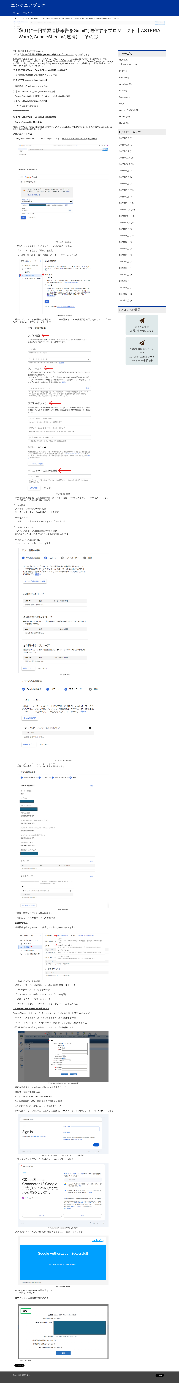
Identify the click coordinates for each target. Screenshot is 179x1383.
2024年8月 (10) (126, 235)
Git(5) (121, 103)
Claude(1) (124, 123)
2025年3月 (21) (126, 190)
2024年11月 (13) (126, 216)
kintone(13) (124, 116)
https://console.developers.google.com (79, 138)
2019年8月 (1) (125, 287)
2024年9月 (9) (125, 229)
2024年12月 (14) (127, 210)
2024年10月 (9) (126, 223)
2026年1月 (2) (125, 151)
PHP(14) (123, 71)
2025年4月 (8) (125, 184)
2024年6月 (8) (125, 248)
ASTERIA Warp (33, 18)
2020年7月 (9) (125, 274)
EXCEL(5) (124, 77)
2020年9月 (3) (125, 262)
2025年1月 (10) (126, 203)
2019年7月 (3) (125, 294)
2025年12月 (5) (126, 158)
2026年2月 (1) (125, 145)
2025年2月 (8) (125, 197)
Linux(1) (123, 91)
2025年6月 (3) (125, 171)
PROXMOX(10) (130, 64)
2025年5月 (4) (125, 177)
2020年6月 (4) (125, 281)
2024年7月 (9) (125, 242)
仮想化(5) (123, 60)
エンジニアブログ (28, 5)
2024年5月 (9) (125, 255)
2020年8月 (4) (125, 268)
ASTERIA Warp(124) (129, 110)
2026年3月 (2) (125, 138)
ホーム (16, 12)
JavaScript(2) (125, 84)
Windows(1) (124, 97)
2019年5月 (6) (125, 300)
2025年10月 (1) (126, 164)
